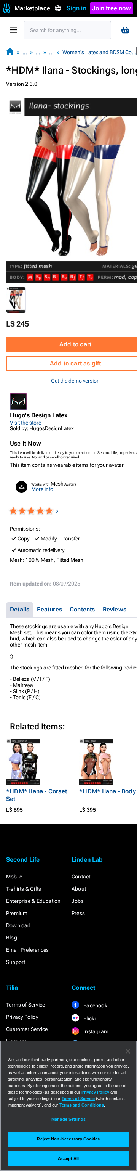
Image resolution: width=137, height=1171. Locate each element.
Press (78, 913)
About (79, 889)
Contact (81, 876)
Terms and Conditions (81, 1105)
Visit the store (25, 423)
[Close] (127, 1051)
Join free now (111, 8)
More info (42, 489)
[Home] (10, 52)
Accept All (68, 1158)
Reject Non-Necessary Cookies (68, 1139)
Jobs (78, 901)
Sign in (76, 8)
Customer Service (27, 1029)
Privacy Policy (22, 1017)
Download (18, 925)
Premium (16, 913)
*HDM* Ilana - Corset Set (36, 795)
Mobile (14, 876)
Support (15, 962)
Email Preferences (27, 950)
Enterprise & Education (33, 901)
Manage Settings (68, 1119)
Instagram (95, 1031)
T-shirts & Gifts (23, 889)
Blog (11, 938)
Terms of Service (25, 1005)
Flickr (89, 1018)
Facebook (94, 1005)
